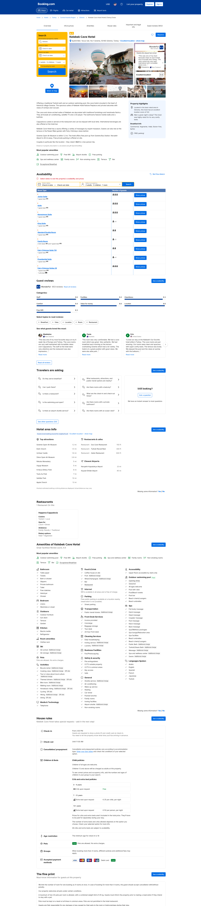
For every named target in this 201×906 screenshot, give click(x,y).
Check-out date (43, 52)
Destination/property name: (48, 39)
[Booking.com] (46, 4)
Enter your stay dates (85, 751)
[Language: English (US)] (115, 4)
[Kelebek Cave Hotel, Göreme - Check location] (70, 40)
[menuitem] (42, 10)
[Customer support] (121, 4)
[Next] (163, 63)
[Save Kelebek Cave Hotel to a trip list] (152, 35)
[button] (52, 62)
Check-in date (43, 45)
